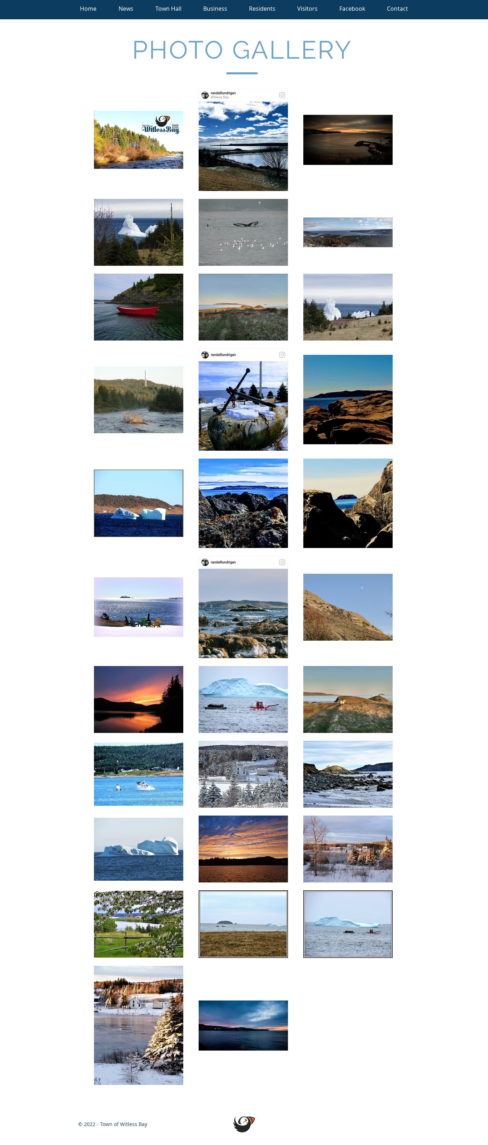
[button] (168, 9)
